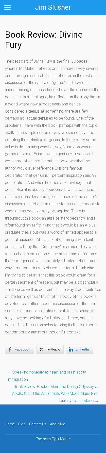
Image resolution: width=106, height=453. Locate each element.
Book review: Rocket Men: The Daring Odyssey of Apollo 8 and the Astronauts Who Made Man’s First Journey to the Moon (55, 393)
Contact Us (37, 424)
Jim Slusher (53, 7)
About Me (57, 424)
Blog (21, 424)
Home (10, 424)
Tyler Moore (61, 439)
